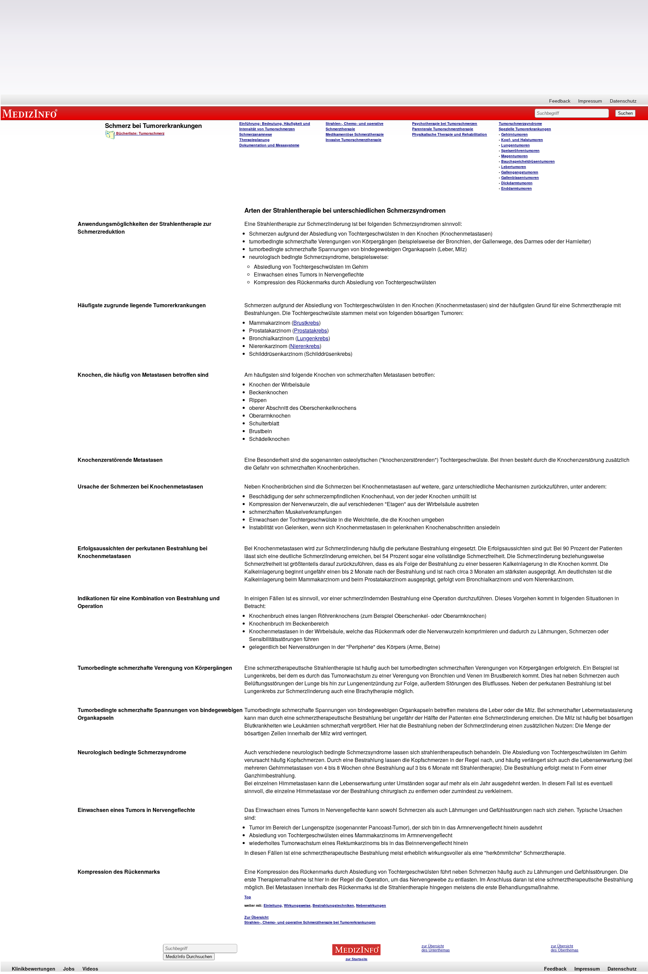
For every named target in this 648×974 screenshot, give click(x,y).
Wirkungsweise (297, 905)
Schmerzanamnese (255, 134)
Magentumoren (514, 155)
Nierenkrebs (305, 346)
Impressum (590, 101)
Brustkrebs (306, 322)
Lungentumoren (515, 145)
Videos (90, 968)
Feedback (559, 101)
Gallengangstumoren (519, 172)
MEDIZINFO (31, 113)
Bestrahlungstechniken (333, 905)
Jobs (69, 968)
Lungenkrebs (312, 338)
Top (247, 896)
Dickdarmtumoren (517, 182)
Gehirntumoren (514, 134)
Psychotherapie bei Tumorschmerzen (444, 123)
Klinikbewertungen (33, 968)
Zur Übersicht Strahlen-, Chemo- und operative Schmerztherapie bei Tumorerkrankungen (310, 920)
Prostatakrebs (310, 330)
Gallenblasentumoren (520, 177)
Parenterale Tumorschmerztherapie (442, 128)
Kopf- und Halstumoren (522, 139)
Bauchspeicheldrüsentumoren (528, 161)
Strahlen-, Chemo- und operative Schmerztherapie (354, 126)
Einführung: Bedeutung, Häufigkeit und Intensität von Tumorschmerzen (274, 126)
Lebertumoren (513, 166)
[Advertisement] (324, 47)
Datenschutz (623, 101)
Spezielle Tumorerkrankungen (525, 128)
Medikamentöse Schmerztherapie (355, 134)
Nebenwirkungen (371, 905)
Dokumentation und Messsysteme (269, 145)
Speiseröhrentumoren (520, 150)
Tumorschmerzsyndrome (520, 123)
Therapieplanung (254, 139)
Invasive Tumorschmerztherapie (353, 139)
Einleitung (273, 905)
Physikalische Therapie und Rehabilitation (449, 134)
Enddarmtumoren (516, 188)
